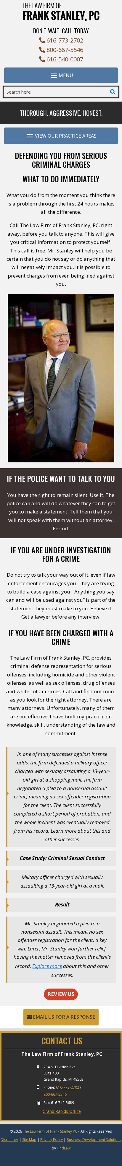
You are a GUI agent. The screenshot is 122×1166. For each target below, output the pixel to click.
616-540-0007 (64, 59)
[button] (61, 75)
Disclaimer (9, 1139)
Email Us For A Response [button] (64, 1017)
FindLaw (63, 1148)
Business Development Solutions (94, 1139)
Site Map (29, 1139)
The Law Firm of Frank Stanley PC (50, 1131)
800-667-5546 (64, 50)
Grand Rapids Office (62, 1111)
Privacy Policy (51, 1139)
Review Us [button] (60, 994)
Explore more (47, 966)
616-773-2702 (64, 40)
